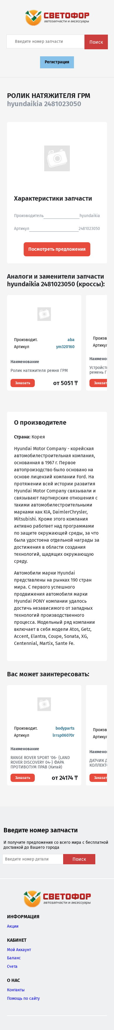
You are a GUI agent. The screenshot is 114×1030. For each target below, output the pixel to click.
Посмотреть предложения (57, 249)
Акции (12, 926)
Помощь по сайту (23, 998)
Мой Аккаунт (19, 949)
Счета (12, 966)
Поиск (96, 42)
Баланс (14, 958)
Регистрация (57, 62)
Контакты (16, 989)
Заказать (22, 383)
